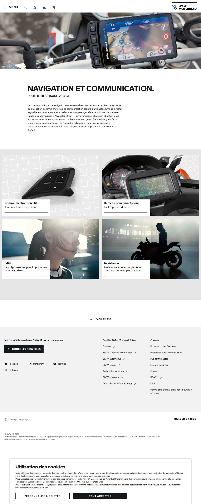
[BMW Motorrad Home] (184, 7)
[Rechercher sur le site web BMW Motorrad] (25, 6)
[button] (11, 7)
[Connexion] (44, 6)
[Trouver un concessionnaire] (35, 6)
